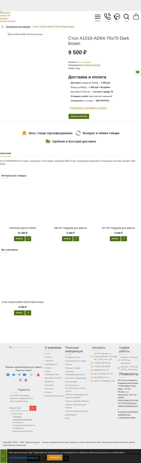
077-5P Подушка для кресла (118, 228)
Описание (5, 153)
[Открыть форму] (117, 16)
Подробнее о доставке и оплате (88, 108)
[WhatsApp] (31, 374)
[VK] (13, 374)
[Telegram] (19, 374)
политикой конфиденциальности (23, 457)
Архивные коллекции (18, 26)
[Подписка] (32, 408)
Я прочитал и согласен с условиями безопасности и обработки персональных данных (23, 422)
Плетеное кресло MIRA (22, 228)
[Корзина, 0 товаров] (136, 16)
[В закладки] (28, 238)
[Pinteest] (20, 380)
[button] (97, 16)
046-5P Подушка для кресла (70, 228)
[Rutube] (24, 374)
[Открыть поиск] (126, 16)
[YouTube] (38, 374)
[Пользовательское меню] (107, 16)
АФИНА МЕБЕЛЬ (92, 65)
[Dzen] (26, 380)
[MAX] (8, 374)
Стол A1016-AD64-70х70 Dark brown (22, 302)
